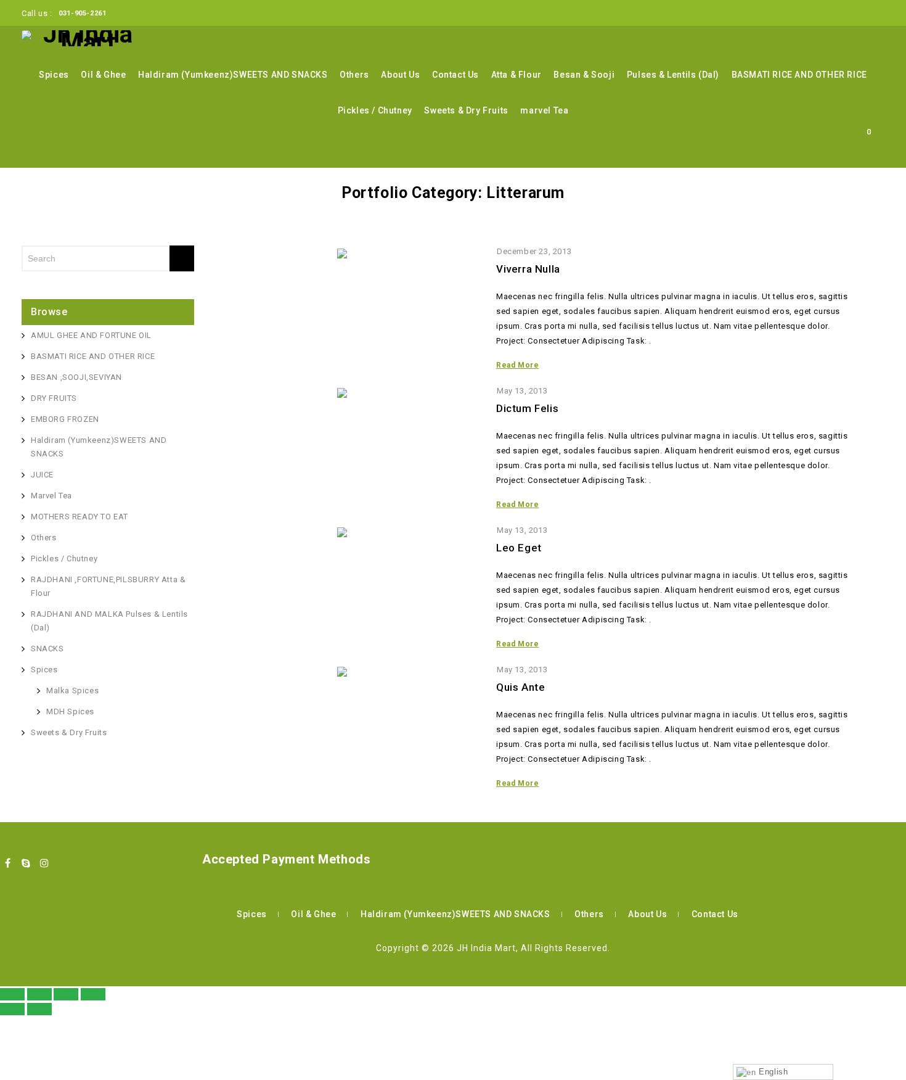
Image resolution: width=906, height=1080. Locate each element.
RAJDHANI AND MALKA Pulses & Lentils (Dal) (109, 620)
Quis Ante (520, 687)
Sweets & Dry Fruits (466, 110)
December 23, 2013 (534, 251)
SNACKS (47, 648)
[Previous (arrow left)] (12, 1009)
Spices (54, 75)
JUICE (42, 474)
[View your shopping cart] (865, 152)
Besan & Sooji (583, 75)
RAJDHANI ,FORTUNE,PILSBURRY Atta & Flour (108, 586)
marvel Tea (544, 110)
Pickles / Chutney (375, 110)
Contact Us (455, 75)
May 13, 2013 (522, 390)
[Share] (39, 994)
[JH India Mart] (83, 38)
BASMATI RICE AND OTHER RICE (799, 75)
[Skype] (26, 863)
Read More (517, 365)
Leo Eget (519, 548)
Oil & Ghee (103, 75)
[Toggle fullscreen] (66, 994)
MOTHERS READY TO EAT (79, 516)
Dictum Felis (527, 408)
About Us (400, 75)
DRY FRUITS (54, 398)
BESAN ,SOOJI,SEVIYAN (76, 377)
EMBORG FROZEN (65, 419)
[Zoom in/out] (93, 994)
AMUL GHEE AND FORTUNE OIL (91, 335)
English (772, 1071)
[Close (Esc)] (12, 994)
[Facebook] (8, 863)
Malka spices (72, 690)
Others (354, 75)
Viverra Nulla (528, 269)
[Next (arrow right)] (39, 1009)
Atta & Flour (516, 75)
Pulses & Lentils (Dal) (673, 75)
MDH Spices (70, 711)
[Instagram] (44, 863)
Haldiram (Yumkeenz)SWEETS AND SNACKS (233, 75)
